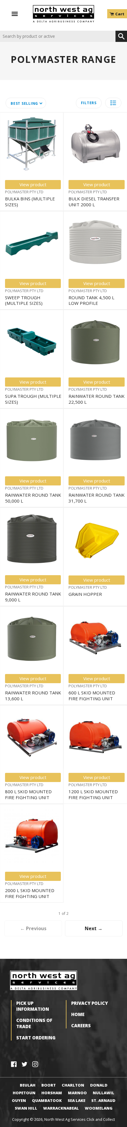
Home (77, 1014)
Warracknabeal (61, 1108)
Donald (99, 1085)
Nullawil (103, 1092)
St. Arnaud (103, 1100)
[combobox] (57, 36)
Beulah (27, 1085)
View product (32, 184)
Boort (48, 1085)
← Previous (33, 928)
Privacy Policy (89, 1003)
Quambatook (47, 1100)
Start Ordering (36, 1038)
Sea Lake (76, 1100)
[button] (113, 103)
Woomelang (99, 1108)
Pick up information (32, 1006)
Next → (93, 928)
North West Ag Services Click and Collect (79, 1119)
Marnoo (77, 1092)
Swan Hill (26, 1108)
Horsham (51, 1092)
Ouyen (19, 1100)
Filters (89, 102)
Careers (81, 1025)
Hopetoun (24, 1092)
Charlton (73, 1085)
